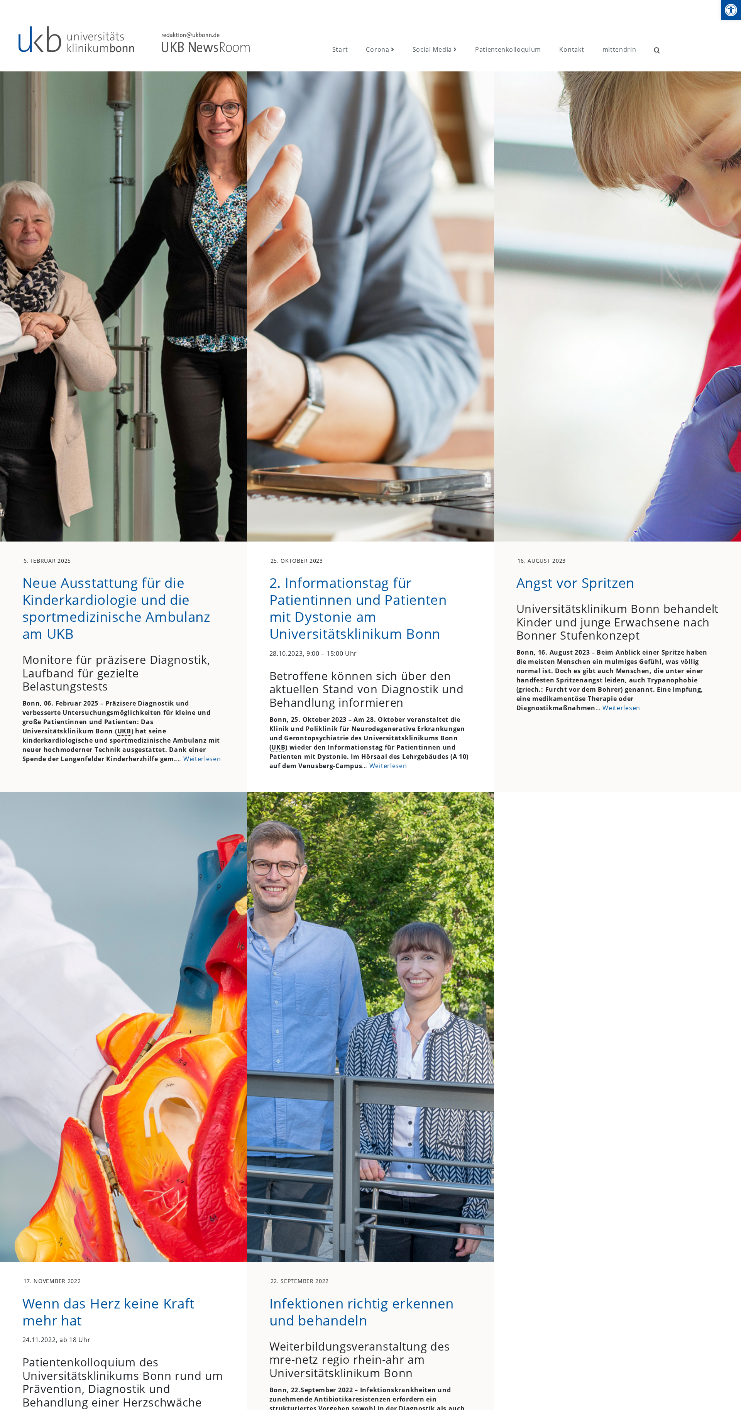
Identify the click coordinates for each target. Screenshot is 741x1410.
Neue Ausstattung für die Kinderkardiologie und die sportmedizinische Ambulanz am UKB (116, 608)
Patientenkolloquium (508, 49)
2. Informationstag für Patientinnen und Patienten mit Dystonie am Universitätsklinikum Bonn (358, 608)
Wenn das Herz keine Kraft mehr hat (108, 1311)
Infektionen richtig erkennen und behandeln (361, 1311)
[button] (731, 10)
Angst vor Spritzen (575, 582)
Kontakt (571, 49)
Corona (377, 49)
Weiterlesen (202, 759)
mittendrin (619, 49)
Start (340, 49)
